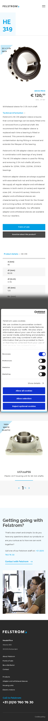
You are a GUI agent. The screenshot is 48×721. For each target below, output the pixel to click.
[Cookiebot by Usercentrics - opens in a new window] (34, 312)
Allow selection (24, 398)
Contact (6, 669)
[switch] (42, 361)
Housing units (8, 685)
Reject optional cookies (24, 406)
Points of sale (24, 227)
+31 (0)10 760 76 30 (18, 702)
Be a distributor (9, 665)
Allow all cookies (24, 391)
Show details (34, 383)
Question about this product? (24, 234)
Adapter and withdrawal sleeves (15, 681)
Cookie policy (40, 717)
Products (6, 677)
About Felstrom (9, 656)
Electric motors (9, 690)
